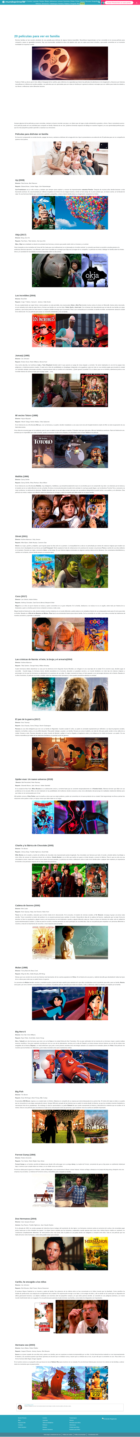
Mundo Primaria (22, 1418)
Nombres (61, 3)
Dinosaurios (45, 3)
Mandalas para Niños (75, 1422)
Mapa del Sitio (22, 1422)
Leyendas (36, 1)
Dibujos (47, 1)
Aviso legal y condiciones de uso (52, 1434)
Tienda (82, 3)
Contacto (20, 1425)
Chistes (72, 1)
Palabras (67, 3)
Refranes (38, 3)
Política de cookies (67, 1434)
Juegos (24, 1)
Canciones (66, 1)
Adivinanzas (53, 1)
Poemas (82, 1)
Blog (78, 3)
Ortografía (73, 3)
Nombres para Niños (74, 1429)
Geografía (95, 1)
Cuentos (29, 1)
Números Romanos (48, 1429)
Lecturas (60, 1)
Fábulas (41, 1)
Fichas (77, 1)
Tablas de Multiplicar (48, 1422)
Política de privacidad (80, 1434)
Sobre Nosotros (22, 1427)
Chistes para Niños (74, 1427)
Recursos (88, 1)
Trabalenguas (53, 3)
